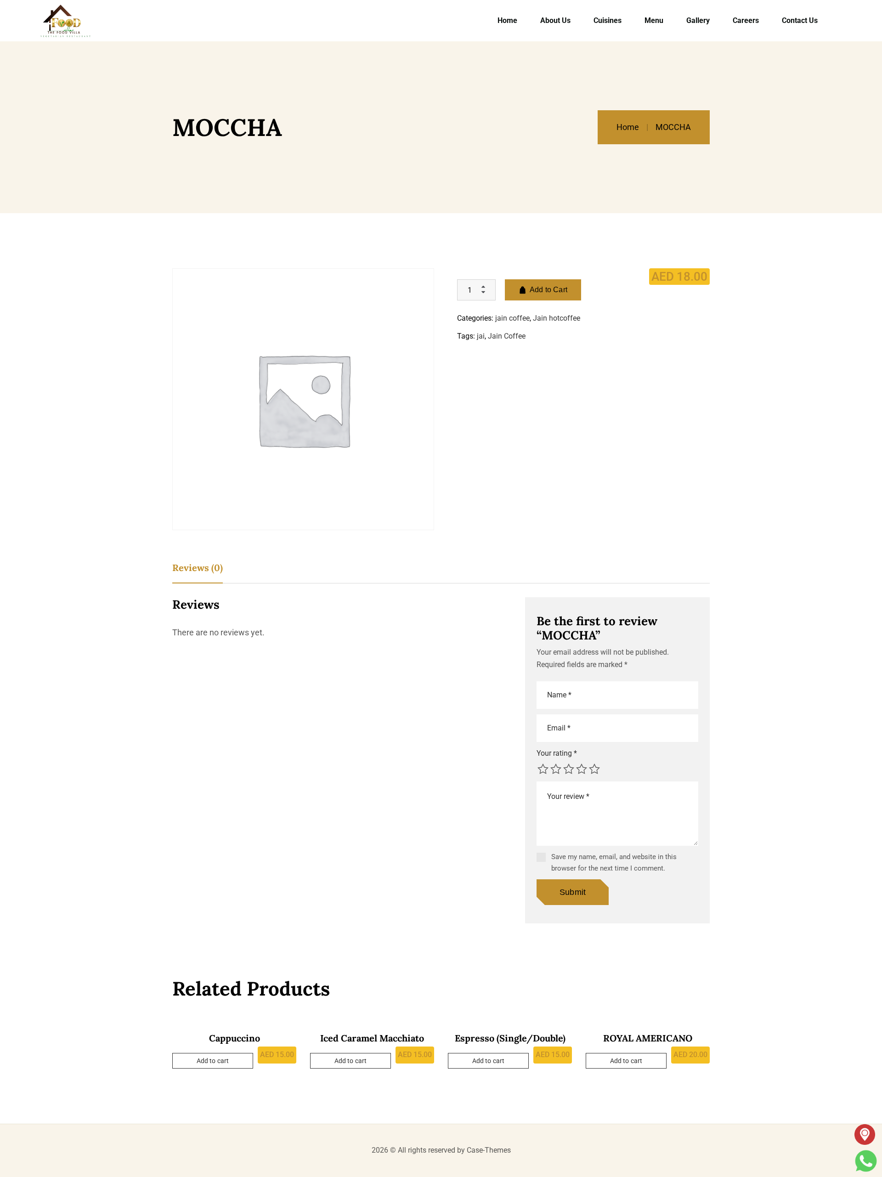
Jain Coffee (507, 336)
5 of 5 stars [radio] (594, 769)
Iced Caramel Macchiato (372, 1038)
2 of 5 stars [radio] (555, 769)
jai (481, 336)
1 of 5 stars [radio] (542, 769)
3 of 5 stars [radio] (568, 769)
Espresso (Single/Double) (510, 1038)
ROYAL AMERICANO (647, 1038)
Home (627, 127)
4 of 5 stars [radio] (581, 769)
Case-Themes (489, 1150)
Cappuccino (234, 1038)
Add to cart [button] (213, 1060)
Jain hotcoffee (556, 318)
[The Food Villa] (65, 21)
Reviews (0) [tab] (197, 567)
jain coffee (512, 318)
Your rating (557, 753)
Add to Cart (548, 290)
